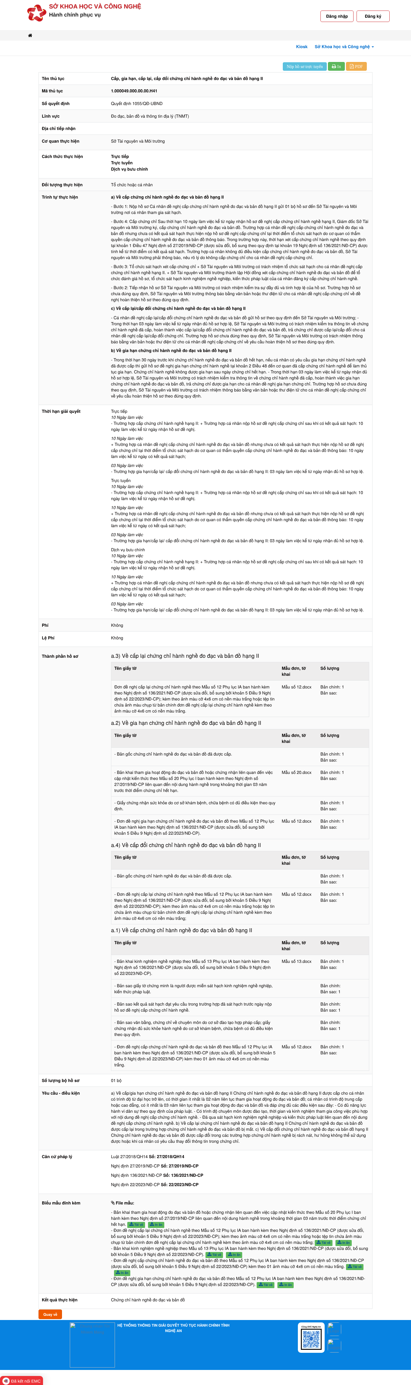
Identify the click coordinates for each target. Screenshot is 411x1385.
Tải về (138, 1225)
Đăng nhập (337, 16)
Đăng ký (373, 16)
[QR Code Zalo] (311, 1338)
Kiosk (301, 47)
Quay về (50, 1314)
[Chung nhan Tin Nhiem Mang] (92, 1344)
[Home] (30, 35)
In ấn (158, 1225)
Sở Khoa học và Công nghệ (95, 6)
